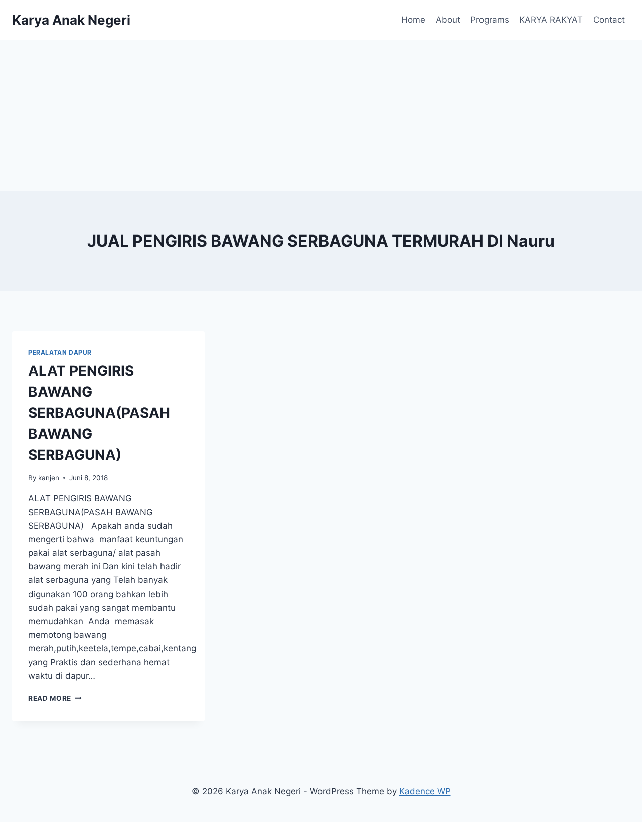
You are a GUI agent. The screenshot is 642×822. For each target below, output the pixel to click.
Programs (489, 20)
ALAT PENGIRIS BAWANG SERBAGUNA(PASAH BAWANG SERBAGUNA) (99, 412)
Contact (609, 20)
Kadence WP (425, 791)
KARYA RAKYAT (551, 20)
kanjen (48, 478)
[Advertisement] (321, 115)
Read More (55, 698)
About (448, 20)
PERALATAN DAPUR (60, 352)
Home (413, 20)
